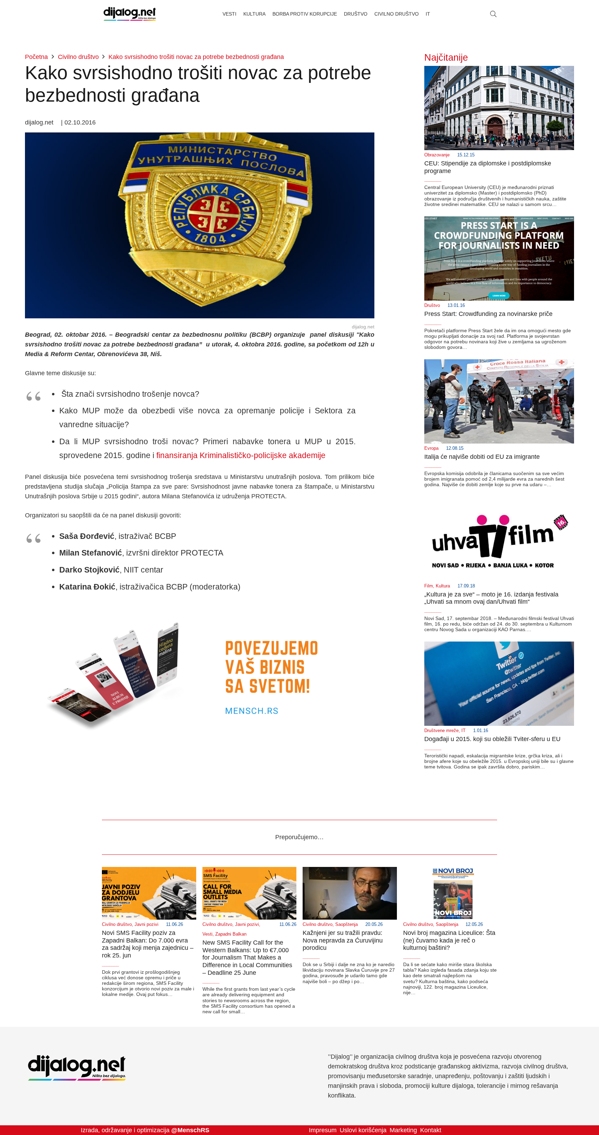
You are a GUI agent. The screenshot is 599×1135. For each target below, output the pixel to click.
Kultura (443, 586)
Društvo (432, 305)
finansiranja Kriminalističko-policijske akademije (240, 455)
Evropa (431, 448)
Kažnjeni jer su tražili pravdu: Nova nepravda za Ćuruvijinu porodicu (343, 940)
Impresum (323, 1130)
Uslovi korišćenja (363, 1130)
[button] (493, 14)
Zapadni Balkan (230, 934)
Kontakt (430, 1130)
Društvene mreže (441, 730)
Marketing (403, 1130)
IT (463, 730)
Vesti (207, 934)
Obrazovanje (437, 155)
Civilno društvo (117, 924)
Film (428, 586)
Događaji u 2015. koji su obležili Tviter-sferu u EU (492, 739)
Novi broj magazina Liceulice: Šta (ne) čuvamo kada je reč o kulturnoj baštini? (449, 940)
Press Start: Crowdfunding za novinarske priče (488, 313)
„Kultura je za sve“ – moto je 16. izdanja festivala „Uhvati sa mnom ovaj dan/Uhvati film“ (491, 598)
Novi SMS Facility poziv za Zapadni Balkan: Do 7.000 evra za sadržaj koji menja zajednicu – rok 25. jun (147, 944)
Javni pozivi (146, 924)
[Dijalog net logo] (130, 14)
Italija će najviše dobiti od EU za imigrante (482, 456)
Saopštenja (346, 924)
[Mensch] (199, 608)
